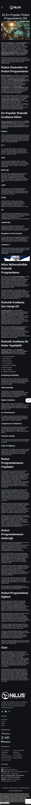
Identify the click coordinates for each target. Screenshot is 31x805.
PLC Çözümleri (5, 750)
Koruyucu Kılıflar (5, 760)
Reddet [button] (2, 803)
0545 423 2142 (7, 767)
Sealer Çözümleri (17, 758)
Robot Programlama (6, 756)
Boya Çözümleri (17, 756)
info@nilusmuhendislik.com (10, 769)
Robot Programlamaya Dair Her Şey (15, 588)
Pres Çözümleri (17, 754)
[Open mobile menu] (2, 7)
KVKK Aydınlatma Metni (16, 790)
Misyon (3, 723)
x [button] (0, 804)
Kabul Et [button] (6, 803)
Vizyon (3, 721)
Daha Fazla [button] (24, 801)
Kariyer (3, 725)
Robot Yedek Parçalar (6, 758)
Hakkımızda (4, 719)
